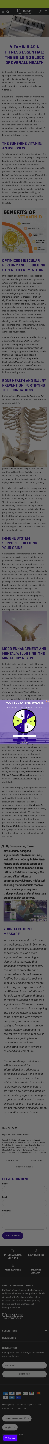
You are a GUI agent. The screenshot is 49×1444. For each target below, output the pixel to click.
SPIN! (24, 740)
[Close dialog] (47, 701)
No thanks (24, 742)
